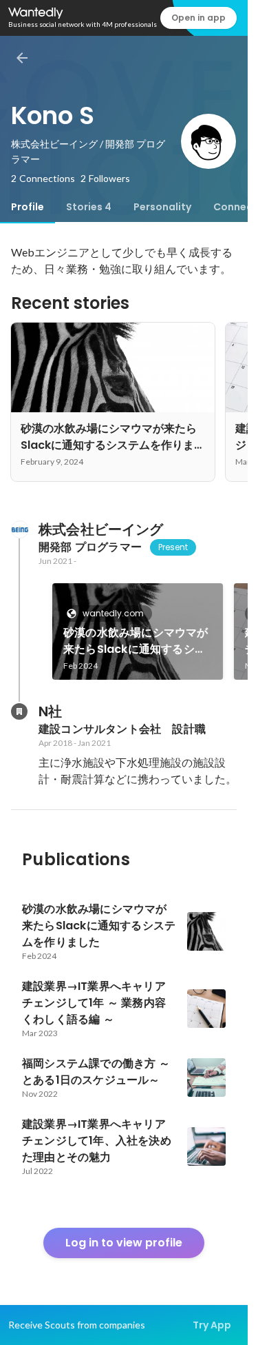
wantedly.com (113, 613)
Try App (212, 1325)
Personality (162, 207)
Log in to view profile (123, 1243)
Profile (27, 207)
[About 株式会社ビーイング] (19, 529)
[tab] (27, 206)
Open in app (198, 17)
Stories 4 (88, 207)
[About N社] (19, 711)
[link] (137, 631)
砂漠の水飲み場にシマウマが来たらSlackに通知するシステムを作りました (135, 641)
